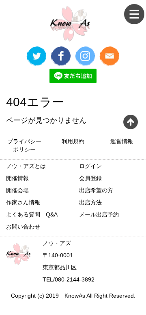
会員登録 (90, 178)
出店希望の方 (96, 190)
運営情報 (121, 141)
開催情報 (17, 178)
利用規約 (73, 141)
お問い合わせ (23, 226)
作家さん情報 (23, 202)
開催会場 (17, 190)
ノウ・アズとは (26, 166)
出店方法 (90, 202)
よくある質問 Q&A (32, 214)
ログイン (90, 166)
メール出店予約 (99, 214)
